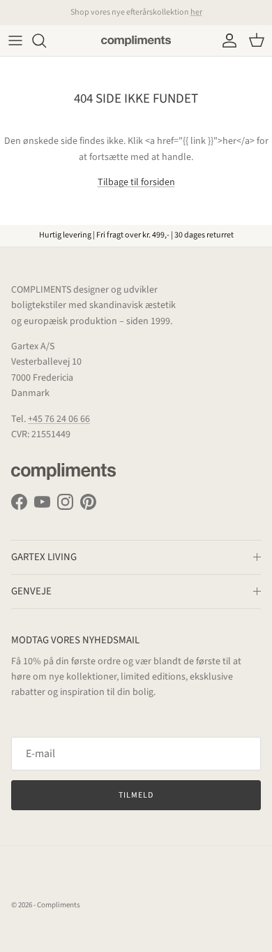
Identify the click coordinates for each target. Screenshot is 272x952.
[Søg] (46, 40)
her (196, 12)
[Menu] (15, 40)
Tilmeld (136, 795)
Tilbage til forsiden (136, 182)
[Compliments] (136, 40)
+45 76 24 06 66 (59, 419)
